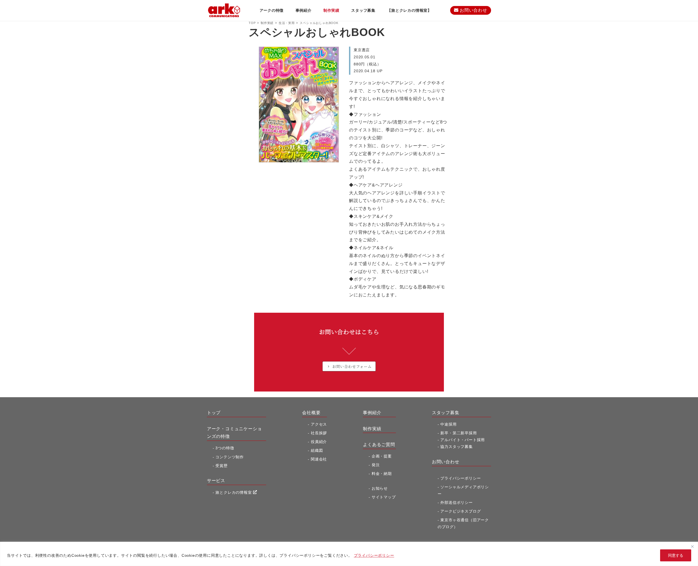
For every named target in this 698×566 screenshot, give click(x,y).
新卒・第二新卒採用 (458, 433)
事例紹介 (372, 412)
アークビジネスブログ (460, 511)
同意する (675, 555)
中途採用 (448, 424)
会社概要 (311, 412)
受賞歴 (221, 465)
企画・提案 (382, 456)
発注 (376, 465)
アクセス (319, 424)
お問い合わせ (472, 10)
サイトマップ (384, 497)
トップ (214, 412)
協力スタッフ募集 (456, 446)
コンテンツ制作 (229, 457)
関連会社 (319, 459)
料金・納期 (382, 473)
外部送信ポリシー (456, 502)
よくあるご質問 (379, 444)
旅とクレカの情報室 (234, 492)
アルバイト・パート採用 (462, 440)
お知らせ (380, 488)
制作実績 (372, 428)
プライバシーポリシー (374, 555)
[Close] (692, 546)
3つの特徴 (224, 448)
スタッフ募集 (445, 412)
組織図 (317, 450)
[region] (349, 554)
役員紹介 (319, 441)
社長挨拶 (319, 433)
